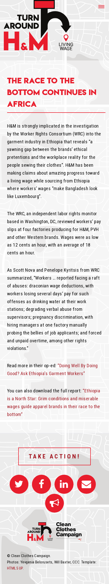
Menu (99, 6)
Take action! (55, 456)
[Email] (86, 484)
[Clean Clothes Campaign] (69, 539)
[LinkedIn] (64, 484)
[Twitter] (19, 484)
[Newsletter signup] (54, 503)
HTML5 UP (15, 568)
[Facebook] (41, 484)
